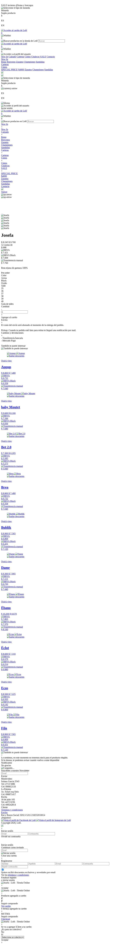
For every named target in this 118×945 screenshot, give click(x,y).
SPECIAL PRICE (9, 69)
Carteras (20, 56)
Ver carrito (6, 906)
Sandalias (40, 62)
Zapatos (19, 62)
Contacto (51, 56)
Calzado (12, 56)
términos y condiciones (18, 875)
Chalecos (35, 56)
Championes (29, 62)
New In (4, 56)
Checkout (5, 919)
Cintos (28, 56)
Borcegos (11, 62)
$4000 (21, 69)
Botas (3, 62)
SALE (43, 56)
